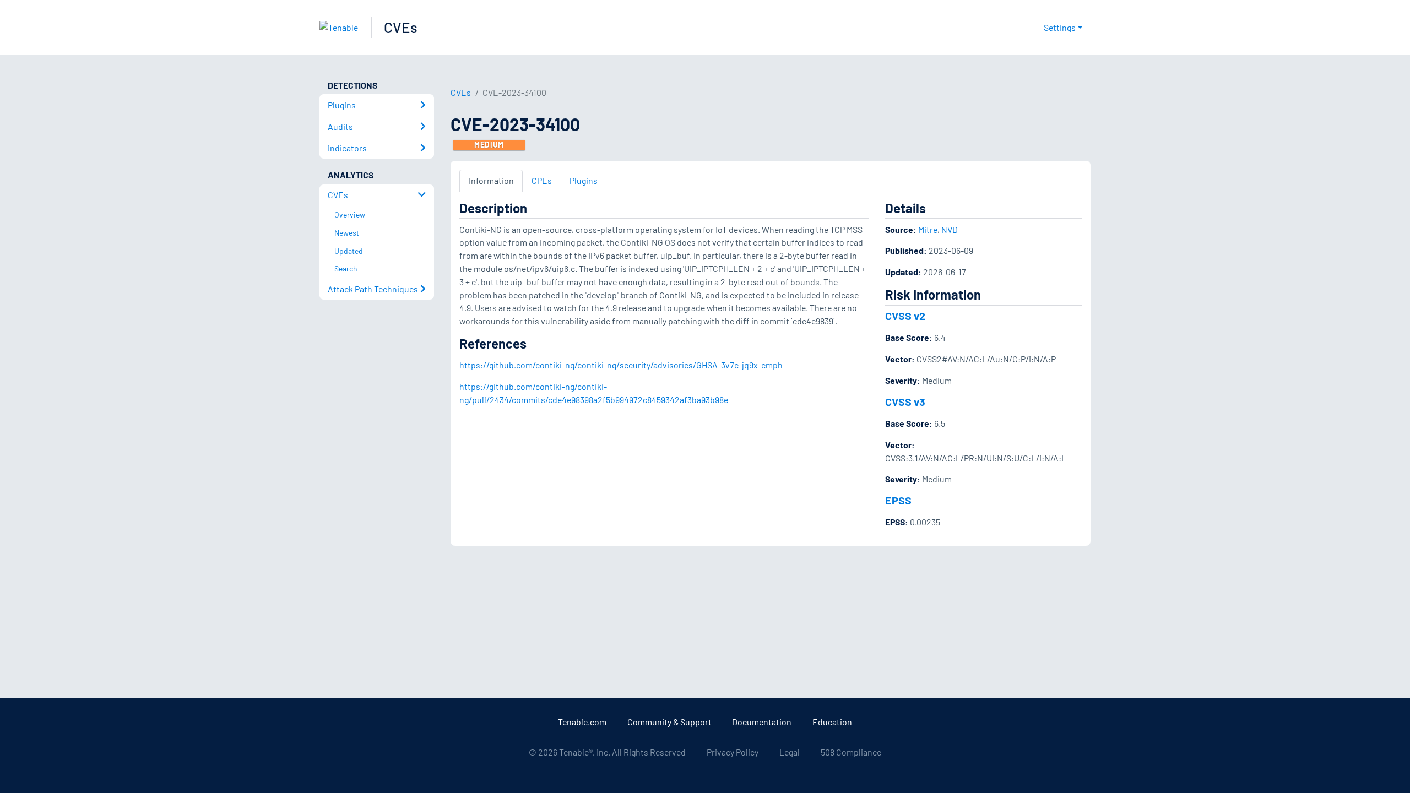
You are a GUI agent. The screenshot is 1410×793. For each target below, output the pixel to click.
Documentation (761, 721)
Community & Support (669, 721)
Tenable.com (582, 721)
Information (491, 180)
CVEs (400, 27)
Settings (1060, 27)
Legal (789, 752)
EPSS (898, 500)
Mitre (927, 229)
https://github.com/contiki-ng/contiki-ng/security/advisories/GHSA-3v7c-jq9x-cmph (621, 365)
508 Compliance (851, 752)
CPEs (542, 180)
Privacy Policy (732, 752)
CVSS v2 (905, 315)
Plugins (584, 180)
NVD (949, 229)
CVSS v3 (905, 401)
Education (832, 721)
